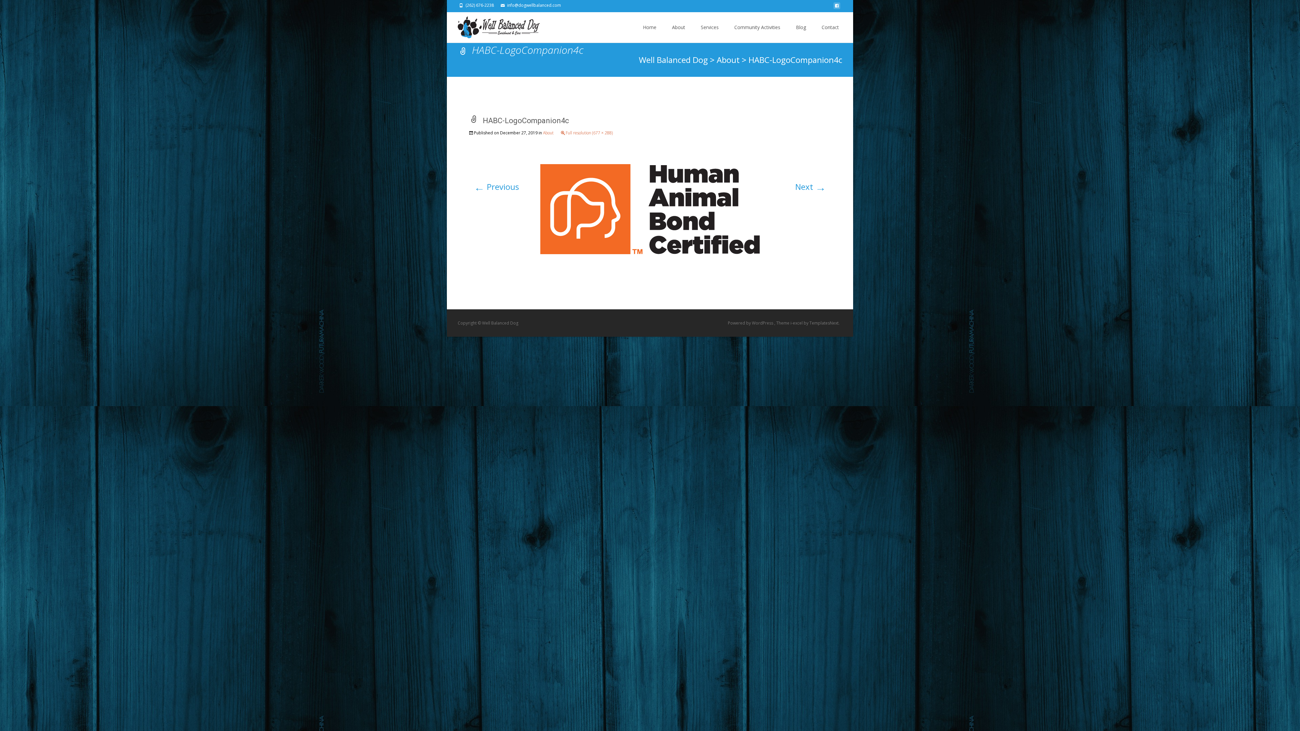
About (678, 27)
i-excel (797, 323)
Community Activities (757, 27)
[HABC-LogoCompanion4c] (650, 208)
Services (710, 27)
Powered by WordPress (751, 323)
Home (649, 27)
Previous (496, 186)
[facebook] (836, 7)
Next (810, 186)
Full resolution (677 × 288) (589, 133)
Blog (801, 27)
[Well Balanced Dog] (493, 25)
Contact (830, 27)
